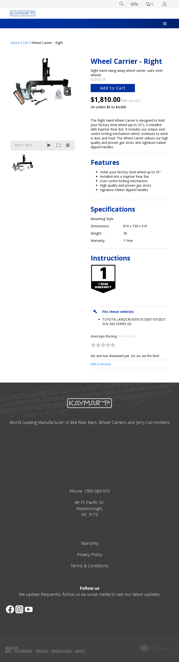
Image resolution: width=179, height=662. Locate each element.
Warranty (89, 543)
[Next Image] (66, 103)
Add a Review (101, 364)
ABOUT (80, 651)
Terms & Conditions (89, 565)
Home (15, 42)
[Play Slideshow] (49, 145)
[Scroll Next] (66, 162)
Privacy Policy (89, 554)
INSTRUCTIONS (61, 651)
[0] (93, 344)
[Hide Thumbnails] (67, 145)
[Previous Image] (18, 103)
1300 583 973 (97, 491)
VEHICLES (42, 651)
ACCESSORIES (23, 651)
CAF (26, 42)
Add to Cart (113, 88)
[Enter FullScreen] (58, 145)
